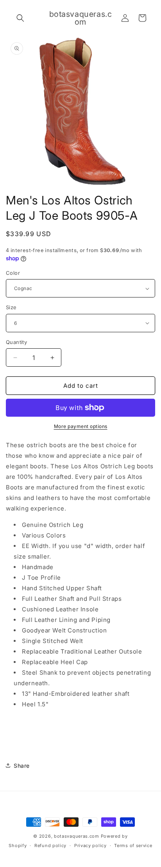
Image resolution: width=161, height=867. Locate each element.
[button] (20, 18)
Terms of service (133, 845)
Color (13, 273)
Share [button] (22, 765)
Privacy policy (90, 845)
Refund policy (50, 845)
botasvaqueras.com (76, 836)
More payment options (80, 426)
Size (11, 307)
